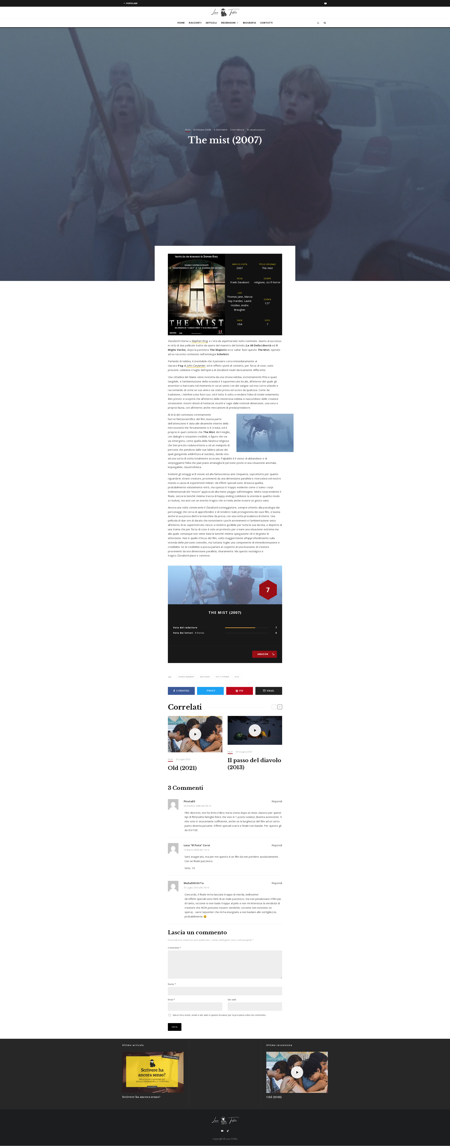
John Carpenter (196, 365)
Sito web (232, 999)
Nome (172, 984)
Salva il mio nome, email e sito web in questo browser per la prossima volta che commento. (219, 1015)
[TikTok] (228, 1131)
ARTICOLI (211, 22)
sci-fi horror (223, 677)
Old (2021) (182, 768)
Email (171, 999)
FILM (187, 129)
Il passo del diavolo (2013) (254, 764)
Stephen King (199, 341)
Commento (174, 947)
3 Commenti (220, 129)
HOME (181, 22)
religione (205, 677)
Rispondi (277, 801)
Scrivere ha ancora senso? (141, 1097)
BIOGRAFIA (249, 22)
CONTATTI (266, 22)
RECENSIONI (228, 22)
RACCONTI (195, 22)
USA (237, 677)
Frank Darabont (187, 677)
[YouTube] (325, 3)
